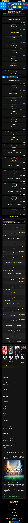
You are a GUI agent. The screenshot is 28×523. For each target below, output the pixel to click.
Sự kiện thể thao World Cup (5, 408)
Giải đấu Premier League (5, 396)
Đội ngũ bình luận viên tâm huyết (6, 384)
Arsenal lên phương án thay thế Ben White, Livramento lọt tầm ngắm (11, 357)
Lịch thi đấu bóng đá (5, 413)
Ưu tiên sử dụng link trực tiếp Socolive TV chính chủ (8, 438)
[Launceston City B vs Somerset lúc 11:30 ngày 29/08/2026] (14, 127)
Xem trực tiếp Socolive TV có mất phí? (6, 447)
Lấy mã (14, 509)
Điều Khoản (8, 507)
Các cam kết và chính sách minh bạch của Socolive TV (8, 375)
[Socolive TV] (5, 1)
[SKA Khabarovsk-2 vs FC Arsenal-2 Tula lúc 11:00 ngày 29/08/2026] (14, 114)
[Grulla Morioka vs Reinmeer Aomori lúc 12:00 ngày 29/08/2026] (14, 205)
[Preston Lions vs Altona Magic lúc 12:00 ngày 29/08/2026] (14, 160)
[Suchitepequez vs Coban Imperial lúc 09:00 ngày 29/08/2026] (14, 20)
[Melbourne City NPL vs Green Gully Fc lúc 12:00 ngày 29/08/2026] (14, 179)
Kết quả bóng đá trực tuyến (5, 420)
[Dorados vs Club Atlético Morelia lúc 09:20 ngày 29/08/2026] (14, 33)
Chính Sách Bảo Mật (12, 507)
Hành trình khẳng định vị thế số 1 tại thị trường (7, 372)
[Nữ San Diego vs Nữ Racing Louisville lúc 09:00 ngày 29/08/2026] (14, 27)
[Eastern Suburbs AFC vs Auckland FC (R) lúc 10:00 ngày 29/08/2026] (14, 60)
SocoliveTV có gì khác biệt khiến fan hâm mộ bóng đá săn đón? (9, 382)
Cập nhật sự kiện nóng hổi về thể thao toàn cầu (7, 415)
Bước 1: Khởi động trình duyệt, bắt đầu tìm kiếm (7, 426)
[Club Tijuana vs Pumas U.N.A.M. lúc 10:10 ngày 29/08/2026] (14, 101)
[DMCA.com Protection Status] (14, 520)
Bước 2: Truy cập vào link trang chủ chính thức (7, 428)
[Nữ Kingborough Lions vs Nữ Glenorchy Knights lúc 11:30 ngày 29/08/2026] (14, 153)
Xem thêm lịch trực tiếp (14, 216)
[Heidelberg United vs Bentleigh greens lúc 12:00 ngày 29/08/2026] (14, 199)
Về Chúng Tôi (5, 507)
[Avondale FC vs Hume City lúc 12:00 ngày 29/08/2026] (14, 166)
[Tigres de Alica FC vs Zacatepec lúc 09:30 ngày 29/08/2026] (14, 46)
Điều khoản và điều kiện (5, 377)
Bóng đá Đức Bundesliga (5, 401)
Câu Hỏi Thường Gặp (20, 507)
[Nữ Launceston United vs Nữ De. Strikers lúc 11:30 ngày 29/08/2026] (14, 147)
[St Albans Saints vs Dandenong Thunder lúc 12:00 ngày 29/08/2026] (14, 192)
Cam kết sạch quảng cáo (5, 389)
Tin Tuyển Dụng (16, 507)
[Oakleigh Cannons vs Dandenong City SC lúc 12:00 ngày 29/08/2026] (14, 186)
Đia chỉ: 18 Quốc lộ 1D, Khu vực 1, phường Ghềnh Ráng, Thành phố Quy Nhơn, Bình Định (15, 516)
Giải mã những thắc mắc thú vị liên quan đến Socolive (8, 440)
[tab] (9, 12)
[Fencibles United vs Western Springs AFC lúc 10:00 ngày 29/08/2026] (14, 53)
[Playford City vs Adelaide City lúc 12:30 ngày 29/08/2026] (14, 212)
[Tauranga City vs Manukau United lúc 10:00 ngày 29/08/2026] (14, 81)
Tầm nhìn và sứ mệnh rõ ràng (6, 370)
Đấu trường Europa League (5, 406)
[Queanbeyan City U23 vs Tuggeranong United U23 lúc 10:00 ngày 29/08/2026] (14, 94)
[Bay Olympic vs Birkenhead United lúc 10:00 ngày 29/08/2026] (14, 73)
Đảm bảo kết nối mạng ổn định (6, 435)
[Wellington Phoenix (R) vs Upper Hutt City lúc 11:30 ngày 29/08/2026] (14, 140)
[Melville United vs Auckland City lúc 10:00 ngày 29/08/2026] (14, 88)
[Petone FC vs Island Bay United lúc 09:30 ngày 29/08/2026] (14, 40)
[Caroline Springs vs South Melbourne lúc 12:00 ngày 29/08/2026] (14, 173)
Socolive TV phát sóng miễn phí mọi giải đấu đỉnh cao (8, 394)
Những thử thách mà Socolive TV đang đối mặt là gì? (8, 445)
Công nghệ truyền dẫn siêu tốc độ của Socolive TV (8, 387)
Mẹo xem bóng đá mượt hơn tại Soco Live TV (7, 433)
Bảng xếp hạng (4, 418)
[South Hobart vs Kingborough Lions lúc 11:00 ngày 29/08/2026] (14, 121)
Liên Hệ (23, 507)
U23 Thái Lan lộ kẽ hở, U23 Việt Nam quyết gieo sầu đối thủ (4, 357)
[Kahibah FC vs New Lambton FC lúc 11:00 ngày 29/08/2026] (14, 107)
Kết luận (4, 450)
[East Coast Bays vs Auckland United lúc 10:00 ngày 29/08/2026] (14, 66)
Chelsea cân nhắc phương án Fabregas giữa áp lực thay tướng (17, 357)
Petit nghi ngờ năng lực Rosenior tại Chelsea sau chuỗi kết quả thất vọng (23, 357)
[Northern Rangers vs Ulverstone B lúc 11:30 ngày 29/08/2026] (14, 134)
